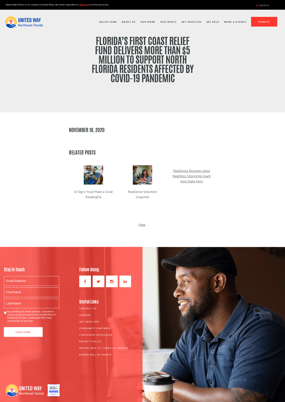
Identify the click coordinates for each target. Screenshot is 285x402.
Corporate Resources (95, 335)
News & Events (235, 22)
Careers (85, 315)
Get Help (212, 22)
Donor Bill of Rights (95, 354)
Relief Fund (108, 22)
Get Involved (191, 22)
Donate (264, 22)
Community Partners (95, 328)
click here (85, 4)
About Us (129, 22)
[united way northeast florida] (24, 24)
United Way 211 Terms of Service (103, 348)
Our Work (148, 22)
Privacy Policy (90, 341)
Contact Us (88, 308)
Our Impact (168, 22)
